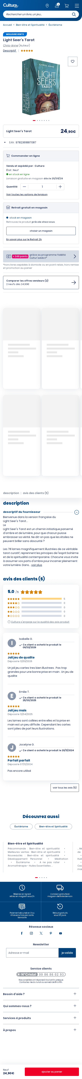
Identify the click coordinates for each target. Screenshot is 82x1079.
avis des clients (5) (35, 493)
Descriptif (10, 51)
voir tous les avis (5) (65, 787)
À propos (9, 1030)
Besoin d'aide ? (14, 994)
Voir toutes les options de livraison (26, 194)
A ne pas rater (49, 862)
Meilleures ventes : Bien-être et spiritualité (34, 852)
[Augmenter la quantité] (60, 187)
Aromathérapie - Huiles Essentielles (29, 865)
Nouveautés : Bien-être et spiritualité (33, 855)
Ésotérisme (21, 826)
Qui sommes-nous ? (17, 1006)
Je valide (67, 953)
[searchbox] (41, 14)
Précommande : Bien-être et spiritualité (33, 848)
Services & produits (17, 1018)
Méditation (61, 858)
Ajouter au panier (52, 1071)
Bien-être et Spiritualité (53, 826)
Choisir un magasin (41, 230)
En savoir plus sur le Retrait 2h (24, 239)
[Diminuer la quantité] (24, 187)
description (11, 493)
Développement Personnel (25, 858)
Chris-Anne (10, 45)
